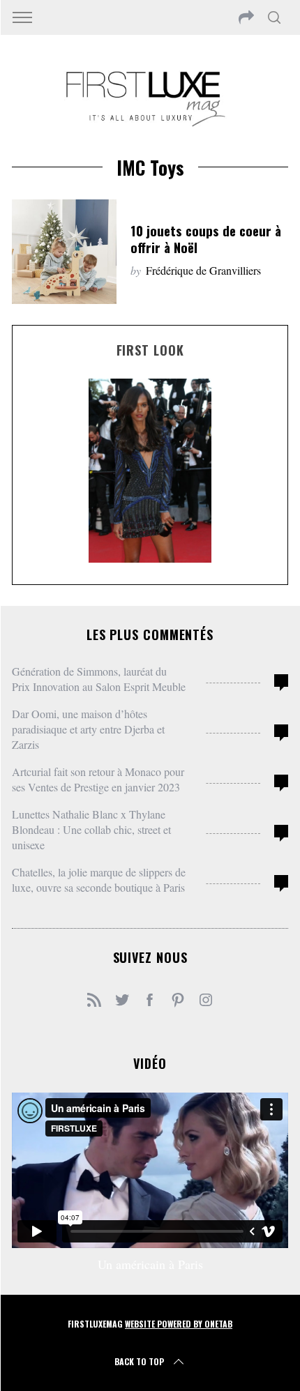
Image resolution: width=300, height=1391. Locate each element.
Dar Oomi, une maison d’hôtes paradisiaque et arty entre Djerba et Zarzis (88, 729)
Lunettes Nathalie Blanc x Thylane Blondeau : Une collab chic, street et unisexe (91, 829)
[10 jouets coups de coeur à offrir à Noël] (64, 251)
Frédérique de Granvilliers (203, 270)
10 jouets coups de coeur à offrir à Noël (205, 239)
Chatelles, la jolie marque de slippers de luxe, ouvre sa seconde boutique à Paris (99, 880)
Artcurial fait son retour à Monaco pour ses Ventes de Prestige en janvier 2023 (98, 779)
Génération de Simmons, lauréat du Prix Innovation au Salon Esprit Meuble (99, 679)
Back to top (139, 1361)
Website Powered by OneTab (178, 1324)
